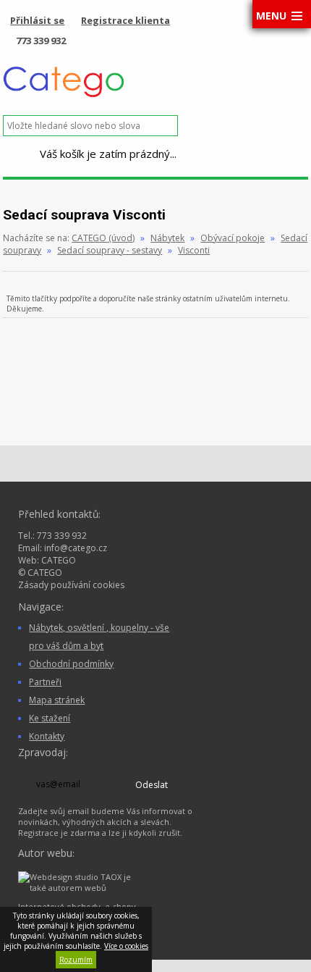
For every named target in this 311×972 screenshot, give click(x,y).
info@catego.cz (75, 548)
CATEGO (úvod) (103, 238)
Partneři (45, 682)
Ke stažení (49, 718)
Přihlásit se (37, 20)
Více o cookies (126, 946)
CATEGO (58, 560)
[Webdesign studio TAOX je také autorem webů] (79, 887)
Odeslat (151, 785)
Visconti (194, 250)
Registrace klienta (125, 20)
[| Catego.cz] (64, 95)
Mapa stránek (57, 700)
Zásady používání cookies (71, 585)
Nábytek (167, 238)
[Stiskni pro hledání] (190, 126)
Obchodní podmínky (71, 664)
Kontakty (46, 736)
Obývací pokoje (232, 238)
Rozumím (76, 960)
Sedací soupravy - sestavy (109, 250)
